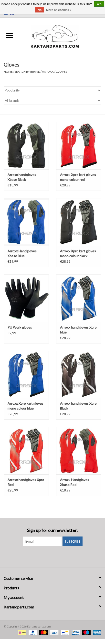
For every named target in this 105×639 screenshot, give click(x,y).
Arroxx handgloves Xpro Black (78, 405)
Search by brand (27, 71)
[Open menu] (9, 35)
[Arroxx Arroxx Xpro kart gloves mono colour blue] (26, 374)
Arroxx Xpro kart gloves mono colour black (78, 253)
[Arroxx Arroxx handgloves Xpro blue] (78, 298)
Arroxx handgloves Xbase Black (22, 177)
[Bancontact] (64, 632)
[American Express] (96, 632)
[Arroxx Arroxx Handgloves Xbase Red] (78, 450)
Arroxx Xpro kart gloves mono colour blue (25, 405)
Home (8, 71)
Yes (99, 4)
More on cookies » (59, 10)
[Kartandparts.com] (62, 36)
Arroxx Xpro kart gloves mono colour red (78, 177)
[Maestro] (85, 632)
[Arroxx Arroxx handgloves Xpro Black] (78, 374)
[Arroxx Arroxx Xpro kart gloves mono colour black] (78, 222)
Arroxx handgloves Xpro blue (78, 329)
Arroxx (48, 71)
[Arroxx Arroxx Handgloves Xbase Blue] (26, 222)
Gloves (61, 71)
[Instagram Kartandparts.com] (57, 556)
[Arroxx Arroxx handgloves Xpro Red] (26, 450)
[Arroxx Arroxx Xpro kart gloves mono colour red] (78, 145)
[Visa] (53, 632)
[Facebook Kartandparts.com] (48, 556)
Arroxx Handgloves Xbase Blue (22, 253)
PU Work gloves (20, 327)
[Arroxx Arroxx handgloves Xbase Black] (26, 145)
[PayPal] (32, 632)
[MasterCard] (43, 632)
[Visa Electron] (75, 632)
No (40, 10)
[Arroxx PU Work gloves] (26, 298)
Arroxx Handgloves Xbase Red (74, 482)
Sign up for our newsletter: (52, 530)
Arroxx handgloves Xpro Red (26, 482)
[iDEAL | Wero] (21, 632)
